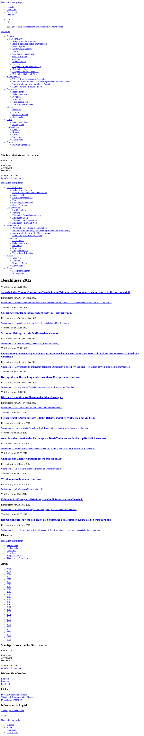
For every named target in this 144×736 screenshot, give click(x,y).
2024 (9, 574)
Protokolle (17, 97)
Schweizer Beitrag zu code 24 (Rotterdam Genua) (29, 333)
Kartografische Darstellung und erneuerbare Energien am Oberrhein (40, 377)
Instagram (5, 681)
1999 (9, 637)
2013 (9, 602)
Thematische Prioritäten (22, 104)
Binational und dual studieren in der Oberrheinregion (32, 397)
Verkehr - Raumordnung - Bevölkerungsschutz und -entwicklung (41, 81)
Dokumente (12, 89)
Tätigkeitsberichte (20, 102)
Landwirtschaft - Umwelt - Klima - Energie (31, 84)
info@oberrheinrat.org (11, 178)
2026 (9, 569)
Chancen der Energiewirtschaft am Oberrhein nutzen (31, 458)
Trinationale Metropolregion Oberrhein (18, 697)
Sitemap (16, 129)
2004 (9, 624)
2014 (9, 599)
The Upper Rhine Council (12, 710)
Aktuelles (16, 109)
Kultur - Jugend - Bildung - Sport (27, 87)
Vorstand (16, 64)
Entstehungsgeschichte (22, 49)
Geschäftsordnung (20, 56)
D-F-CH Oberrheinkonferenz (14, 695)
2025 (9, 571)
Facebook (5, 684)
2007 (9, 617)
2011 (9, 607)
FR (8, 22)
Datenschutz (12, 12)
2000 (9, 635)
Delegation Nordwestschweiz (25, 71)
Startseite (11, 36)
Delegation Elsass (20, 69)
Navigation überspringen (12, 2)
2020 (9, 584)
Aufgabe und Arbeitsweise (24, 41)
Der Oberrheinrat (14, 39)
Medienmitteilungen (21, 122)
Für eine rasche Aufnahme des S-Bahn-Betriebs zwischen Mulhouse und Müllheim (48, 417)
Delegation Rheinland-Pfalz (24, 74)
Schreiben (16, 99)
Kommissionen (13, 76)
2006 (9, 619)
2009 (9, 612)
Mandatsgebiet (18, 46)
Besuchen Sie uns (20, 114)
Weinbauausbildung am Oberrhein (21, 478)
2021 (9, 582)
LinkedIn (5, 679)
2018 (9, 589)
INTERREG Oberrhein (11, 700)
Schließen (5, 31)
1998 (9, 640)
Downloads (17, 117)
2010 (9, 609)
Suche (15, 134)
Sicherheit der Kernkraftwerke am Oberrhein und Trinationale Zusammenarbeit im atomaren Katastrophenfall (65, 292)
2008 (9, 614)
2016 (9, 594)
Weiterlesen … (56, 302)
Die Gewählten (13, 59)
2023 (9, 576)
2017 (9, 592)
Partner (15, 51)
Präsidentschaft (19, 61)
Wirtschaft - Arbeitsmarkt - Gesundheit (29, 79)
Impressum (11, 9)
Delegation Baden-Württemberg (26, 66)
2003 (9, 627)
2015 (9, 597)
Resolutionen (18, 92)
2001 (9, 632)
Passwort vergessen (21, 145)
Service (10, 107)
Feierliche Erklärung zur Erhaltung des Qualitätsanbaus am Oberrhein (42, 499)
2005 (9, 622)
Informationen (13, 127)
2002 (9, 629)
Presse (9, 119)
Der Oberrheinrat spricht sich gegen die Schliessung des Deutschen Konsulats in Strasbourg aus (56, 519)
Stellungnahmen (19, 94)
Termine (16, 112)
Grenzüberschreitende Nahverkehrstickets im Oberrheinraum (36, 312)
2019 (9, 587)
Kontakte (11, 7)
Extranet (10, 14)
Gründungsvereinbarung (23, 54)
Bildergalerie (18, 124)
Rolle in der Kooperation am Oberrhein (29, 44)
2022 (9, 579)
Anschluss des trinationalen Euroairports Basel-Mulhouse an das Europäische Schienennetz (53, 438)
